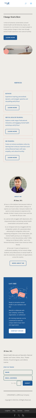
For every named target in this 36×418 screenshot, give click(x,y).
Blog (14, 410)
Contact (27, 410)
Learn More (10, 37)
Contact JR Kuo (17, 331)
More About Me (18, 263)
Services (19, 410)
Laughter (7, 410)
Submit (27, 383)
